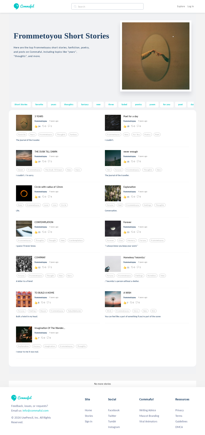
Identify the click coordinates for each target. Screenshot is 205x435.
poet (180, 104)
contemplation (76, 240)
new (98, 104)
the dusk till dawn (53, 170)
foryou (118, 170)
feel (120, 205)
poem (152, 104)
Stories (89, 416)
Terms (178, 416)
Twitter (112, 416)
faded (124, 104)
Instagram (114, 427)
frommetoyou (46, 134)
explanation (23, 346)
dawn (193, 104)
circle (63, 205)
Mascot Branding (149, 416)
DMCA (179, 427)
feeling (32, 311)
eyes (20, 205)
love (46, 205)
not (108, 170)
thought (52, 240)
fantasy (85, 104)
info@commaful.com (36, 410)
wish (109, 311)
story (136, 311)
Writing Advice (147, 410)
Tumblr (112, 421)
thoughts (68, 104)
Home (88, 410)
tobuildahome (74, 311)
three (111, 104)
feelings (147, 205)
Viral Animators (148, 421)
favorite (39, 104)
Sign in (88, 421)
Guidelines (181, 421)
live (54, 205)
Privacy (179, 410)
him (153, 311)
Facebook (113, 410)
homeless (152, 276)
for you (166, 104)
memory (131, 240)
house (43, 311)
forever (110, 240)
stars (77, 170)
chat (121, 240)
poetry (138, 104)
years (53, 104)
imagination (50, 346)
